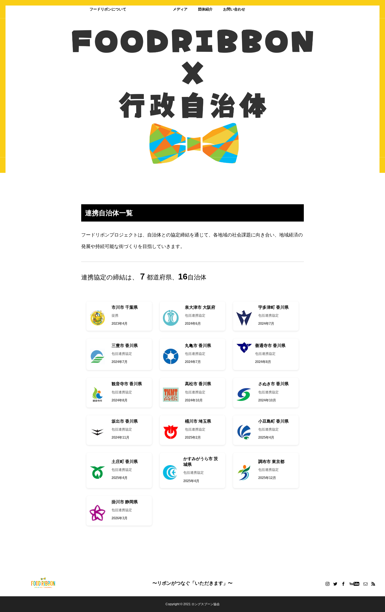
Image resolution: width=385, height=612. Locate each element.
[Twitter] (335, 583)
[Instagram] (327, 583)
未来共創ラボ (284, 9)
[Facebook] (343, 583)
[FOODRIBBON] (43, 583)
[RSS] (373, 583)
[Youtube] (354, 583)
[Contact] (365, 583)
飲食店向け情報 (149, 9)
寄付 (259, 9)
